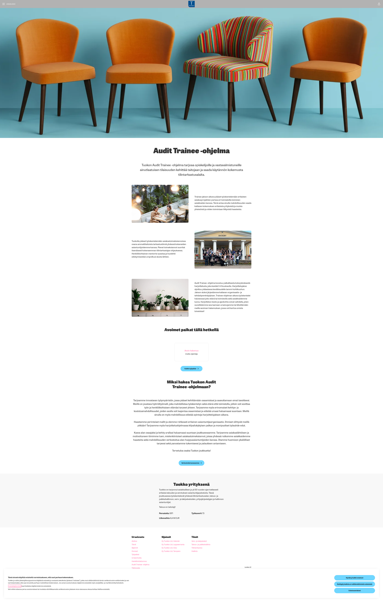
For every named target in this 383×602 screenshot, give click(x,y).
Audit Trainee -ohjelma (140, 564)
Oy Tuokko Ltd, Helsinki (171, 541)
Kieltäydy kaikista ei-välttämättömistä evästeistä (354, 584)
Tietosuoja (136, 567)
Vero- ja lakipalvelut (199, 541)
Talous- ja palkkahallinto (201, 544)
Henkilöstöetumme (139, 561)
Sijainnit (135, 547)
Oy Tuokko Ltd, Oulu (169, 547)
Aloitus (134, 541)
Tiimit (134, 544)
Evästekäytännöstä (14, 586)
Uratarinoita (137, 557)
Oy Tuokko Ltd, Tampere (171, 551)
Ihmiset (135, 551)
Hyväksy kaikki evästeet (354, 578)
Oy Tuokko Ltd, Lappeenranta (173, 544)
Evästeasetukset (355, 590)
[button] (379, 4)
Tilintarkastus (197, 547)
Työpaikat (135, 554)
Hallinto (195, 551)
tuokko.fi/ (248, 567)
